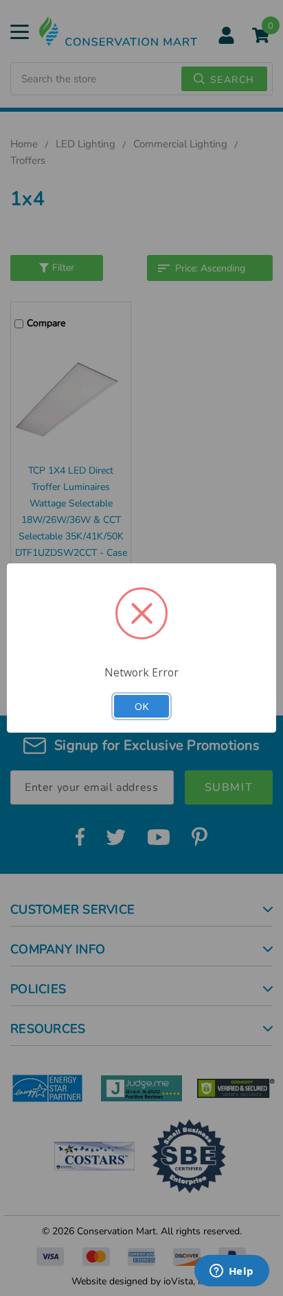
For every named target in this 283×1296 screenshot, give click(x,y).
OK (141, 706)
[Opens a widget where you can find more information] (231, 1272)
